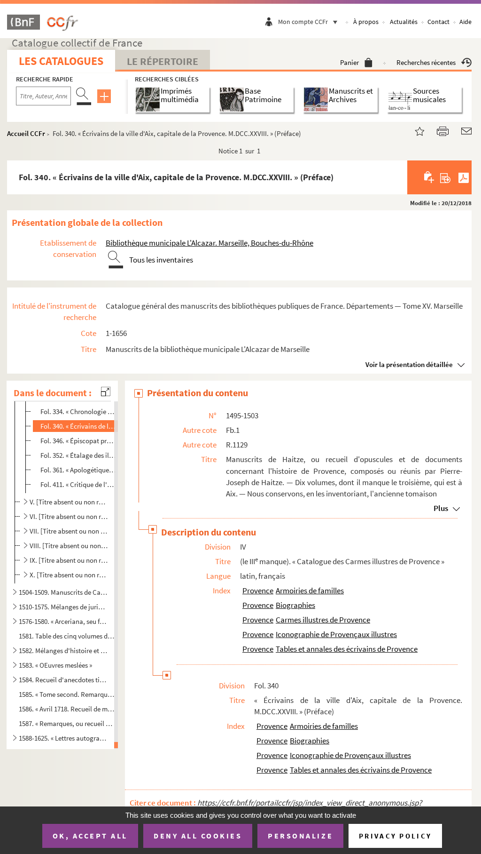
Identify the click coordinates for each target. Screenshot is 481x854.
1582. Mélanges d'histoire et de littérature (63, 650)
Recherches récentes (426, 62)
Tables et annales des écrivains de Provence (347, 649)
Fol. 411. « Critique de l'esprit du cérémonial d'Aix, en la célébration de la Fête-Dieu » (78, 484)
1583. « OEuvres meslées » (55, 665)
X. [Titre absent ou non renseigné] (69, 574)
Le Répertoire (162, 61)
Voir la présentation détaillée (409, 364)
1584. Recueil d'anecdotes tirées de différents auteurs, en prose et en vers (63, 679)
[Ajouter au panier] (429, 177)
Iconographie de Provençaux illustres (336, 634)
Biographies (295, 605)
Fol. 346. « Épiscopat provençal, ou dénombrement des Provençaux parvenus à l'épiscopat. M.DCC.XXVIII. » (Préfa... (78, 440)
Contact (438, 21)
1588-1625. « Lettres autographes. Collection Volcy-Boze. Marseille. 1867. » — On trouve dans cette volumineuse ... (63, 738)
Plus (441, 508)
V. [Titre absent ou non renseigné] (69, 501)
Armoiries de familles (310, 590)
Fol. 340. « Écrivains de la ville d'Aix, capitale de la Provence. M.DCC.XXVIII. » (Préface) (78, 426)
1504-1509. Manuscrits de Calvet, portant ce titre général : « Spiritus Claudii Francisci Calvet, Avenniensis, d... (63, 592)
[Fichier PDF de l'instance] (464, 177)
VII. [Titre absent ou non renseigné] (69, 531)
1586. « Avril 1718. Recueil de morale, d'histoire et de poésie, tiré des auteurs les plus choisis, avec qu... (67, 708)
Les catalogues (61, 61)
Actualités (404, 21)
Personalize (300, 835)
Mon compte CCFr (303, 21)
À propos (366, 21)
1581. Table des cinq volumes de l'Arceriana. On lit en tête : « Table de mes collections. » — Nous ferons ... (67, 635)
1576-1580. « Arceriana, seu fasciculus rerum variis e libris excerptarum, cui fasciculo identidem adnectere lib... (63, 621)
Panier (349, 62)
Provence (257, 590)
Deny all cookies (198, 835)
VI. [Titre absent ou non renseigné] (69, 516)
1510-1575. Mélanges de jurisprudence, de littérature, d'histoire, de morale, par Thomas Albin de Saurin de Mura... (63, 606)
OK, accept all (90, 835)
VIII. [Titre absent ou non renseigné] (69, 545)
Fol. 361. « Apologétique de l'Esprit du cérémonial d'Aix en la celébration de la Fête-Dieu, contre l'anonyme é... (78, 469)
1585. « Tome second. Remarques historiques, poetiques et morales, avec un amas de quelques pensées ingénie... (67, 694)
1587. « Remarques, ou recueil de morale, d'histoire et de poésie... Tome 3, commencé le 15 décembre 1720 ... (67, 723)
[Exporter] (445, 177)
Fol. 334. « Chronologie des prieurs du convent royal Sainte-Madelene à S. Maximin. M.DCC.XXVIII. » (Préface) (78, 411)
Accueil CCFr (26, 133)
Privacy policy (395, 835)
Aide (465, 21)
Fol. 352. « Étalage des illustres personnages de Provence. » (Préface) (78, 455)
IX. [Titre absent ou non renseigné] (69, 560)
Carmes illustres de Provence (323, 620)
